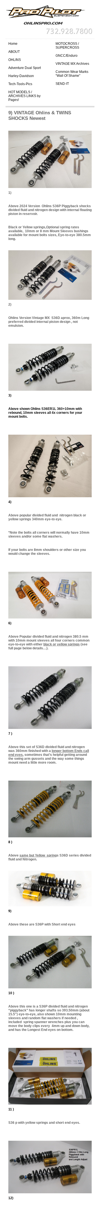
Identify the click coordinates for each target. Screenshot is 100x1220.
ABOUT (14, 52)
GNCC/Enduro (67, 56)
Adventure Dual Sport (24, 68)
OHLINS (14, 60)
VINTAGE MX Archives (72, 64)
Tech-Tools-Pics (20, 84)
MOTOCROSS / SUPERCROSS (67, 46)
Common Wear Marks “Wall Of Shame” (72, 74)
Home (13, 44)
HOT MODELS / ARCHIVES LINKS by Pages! (24, 96)
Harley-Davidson (21, 76)
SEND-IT (62, 84)
